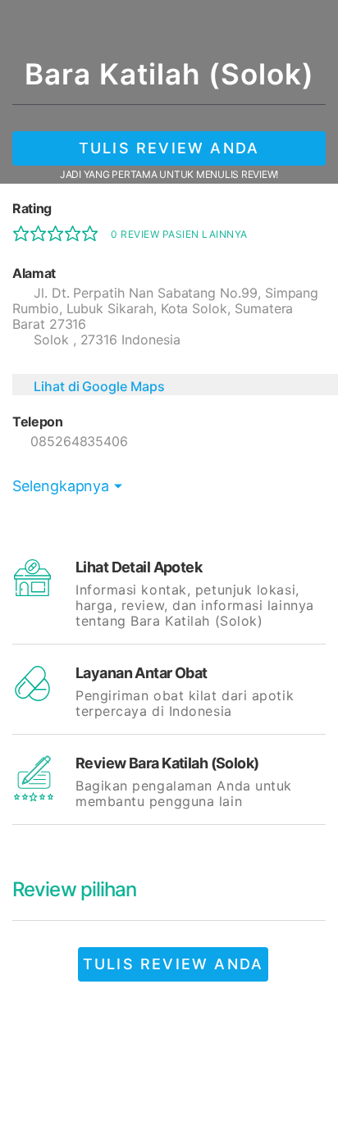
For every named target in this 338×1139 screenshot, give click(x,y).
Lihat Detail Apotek (138, 567)
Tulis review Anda (169, 148)
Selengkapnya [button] (60, 485)
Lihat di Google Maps (99, 386)
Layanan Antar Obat (141, 672)
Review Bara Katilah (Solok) (167, 763)
